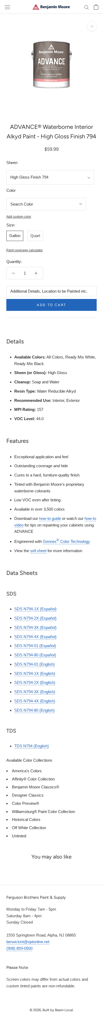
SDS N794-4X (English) (34, 701)
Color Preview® (25, 803)
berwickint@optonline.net (27, 941)
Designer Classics (28, 795)
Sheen (11, 162)
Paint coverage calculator (24, 250)
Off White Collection (29, 827)
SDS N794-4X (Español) (35, 636)
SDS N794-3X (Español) (35, 627)
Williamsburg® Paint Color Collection (43, 811)
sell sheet (38, 550)
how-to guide (50, 518)
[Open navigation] (7, 7)
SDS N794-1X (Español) (35, 609)
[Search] (86, 6)
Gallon (14, 235)
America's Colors (27, 771)
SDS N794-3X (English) (34, 691)
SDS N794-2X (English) (34, 682)
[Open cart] (96, 7)
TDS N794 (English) (31, 746)
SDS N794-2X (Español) (35, 618)
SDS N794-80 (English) (34, 710)
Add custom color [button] (18, 217)
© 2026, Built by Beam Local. (52, 1010)
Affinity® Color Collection (33, 779)
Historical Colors (26, 819)
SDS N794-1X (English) (34, 673)
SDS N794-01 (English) (34, 664)
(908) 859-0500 (19, 948)
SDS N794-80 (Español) (35, 655)
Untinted (19, 836)
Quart (35, 235)
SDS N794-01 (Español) (35, 645)
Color (11, 190)
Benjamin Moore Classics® (35, 787)
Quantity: (14, 261)
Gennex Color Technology (66, 541)
